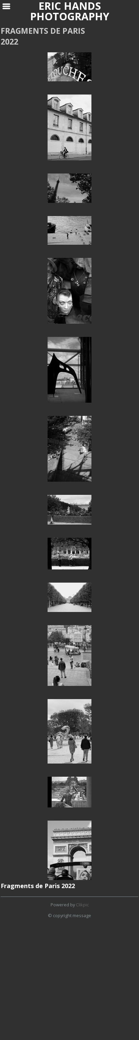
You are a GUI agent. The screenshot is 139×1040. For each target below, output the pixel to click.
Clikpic (82, 905)
